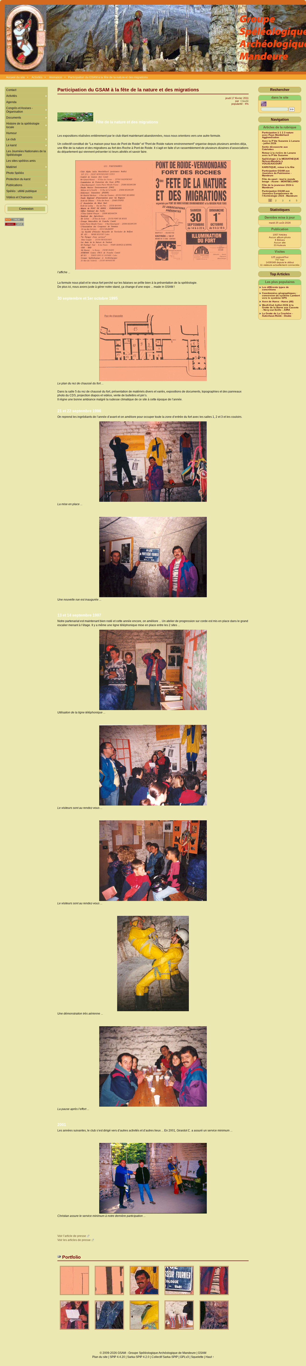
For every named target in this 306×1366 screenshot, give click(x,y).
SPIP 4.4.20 (117, 1357)
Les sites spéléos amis (21, 160)
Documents (13, 117)
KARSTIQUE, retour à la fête (278, 167)
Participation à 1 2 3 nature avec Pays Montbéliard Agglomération (278, 135)
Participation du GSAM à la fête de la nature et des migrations (108, 77)
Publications (14, 185)
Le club (11, 139)
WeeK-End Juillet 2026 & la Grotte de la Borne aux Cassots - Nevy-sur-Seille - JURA (280, 307)
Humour (11, 133)
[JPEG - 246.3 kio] (74, 1296)
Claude (244, 100)
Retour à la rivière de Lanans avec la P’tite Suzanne (279, 154)
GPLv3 (184, 1357)
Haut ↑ (210, 1357)
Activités (37, 77)
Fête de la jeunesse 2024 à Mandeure (278, 186)
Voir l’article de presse (71, 1236)
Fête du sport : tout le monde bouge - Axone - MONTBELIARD (280, 180)
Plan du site (100, 1357)
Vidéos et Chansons (19, 197)
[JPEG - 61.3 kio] (144, 1296)
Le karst (11, 145)
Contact (11, 90)
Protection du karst (18, 179)
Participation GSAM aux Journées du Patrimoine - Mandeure (276, 173)
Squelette (197, 1357)
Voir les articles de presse (74, 1240)
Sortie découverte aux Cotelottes (275, 148)
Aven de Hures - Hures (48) (277, 301)
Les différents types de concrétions (275, 288)
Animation (55, 77)
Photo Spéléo (15, 173)
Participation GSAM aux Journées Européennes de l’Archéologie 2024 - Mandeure (280, 193)
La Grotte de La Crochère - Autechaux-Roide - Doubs (277, 314)
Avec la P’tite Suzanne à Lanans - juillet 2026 (281, 142)
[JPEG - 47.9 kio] (179, 1331)
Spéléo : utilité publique (21, 191)
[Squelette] (14, 224)
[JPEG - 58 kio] (74, 1331)
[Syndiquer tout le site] (14, 219)
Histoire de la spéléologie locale (22, 125)
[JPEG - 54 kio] (109, 1331)
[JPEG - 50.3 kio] (179, 1296)
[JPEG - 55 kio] (214, 1296)
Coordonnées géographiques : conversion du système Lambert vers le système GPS (281, 295)
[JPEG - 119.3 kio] (109, 1296)
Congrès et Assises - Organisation (19, 109)
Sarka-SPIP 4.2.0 (138, 1357)
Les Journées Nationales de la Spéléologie (26, 153)
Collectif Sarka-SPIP (165, 1357)
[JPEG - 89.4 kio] (214, 1331)
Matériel (11, 167)
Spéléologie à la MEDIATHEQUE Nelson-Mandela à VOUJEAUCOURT (280, 161)
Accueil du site (15, 77)
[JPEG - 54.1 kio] (144, 1331)
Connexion (26, 208)
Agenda (11, 102)
